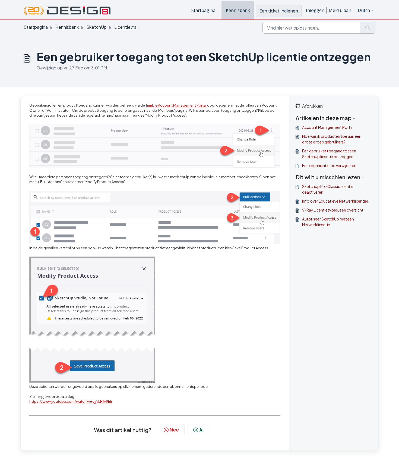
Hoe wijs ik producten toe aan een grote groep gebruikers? (331, 139)
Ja (201, 429)
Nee (174, 429)
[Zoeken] (367, 28)
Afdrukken (312, 106)
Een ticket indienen (278, 11)
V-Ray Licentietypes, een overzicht (332, 209)
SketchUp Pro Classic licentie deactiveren (327, 189)
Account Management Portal (327, 127)
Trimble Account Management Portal (176, 105)
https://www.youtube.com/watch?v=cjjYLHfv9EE (70, 401)
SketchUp (96, 27)
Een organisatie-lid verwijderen (329, 165)
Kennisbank (238, 10)
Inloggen (315, 10)
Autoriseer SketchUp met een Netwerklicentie (328, 221)
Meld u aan (340, 10)
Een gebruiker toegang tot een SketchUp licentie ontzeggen (329, 153)
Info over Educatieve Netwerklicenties (335, 201)
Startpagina (203, 10)
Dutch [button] (364, 10)
